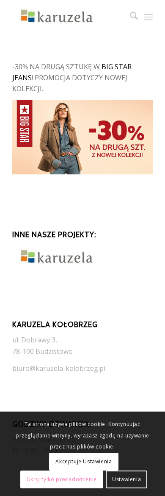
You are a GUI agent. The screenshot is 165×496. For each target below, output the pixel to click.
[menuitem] (129, 17)
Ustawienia (126, 479)
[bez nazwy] (68, 17)
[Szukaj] (129, 17)
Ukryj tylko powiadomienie (62, 479)
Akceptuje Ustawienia (83, 461)
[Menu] (148, 17)
